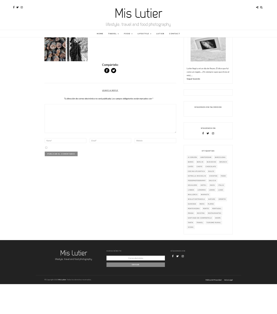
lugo (220, 190)
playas (211, 204)
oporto (222, 199)
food (223, 176)
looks (212, 190)
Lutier (160, 33)
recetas (201, 213)
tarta (190, 222)
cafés (190, 166)
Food (127, 33)
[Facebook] (203, 133)
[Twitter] (208, 133)
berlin (200, 162)
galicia (212, 180)
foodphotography (197, 180)
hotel (203, 185)
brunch (223, 162)
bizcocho (211, 162)
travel (200, 222)
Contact (174, 33)
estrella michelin (197, 176)
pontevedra (194, 208)
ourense (192, 204)
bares (190, 162)
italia (221, 185)
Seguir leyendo (193, 79)
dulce (211, 171)
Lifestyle (143, 33)
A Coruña (192, 157)
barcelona (220, 157)
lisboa (191, 190)
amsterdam (206, 157)
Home (100, 33)
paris (202, 204)
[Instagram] (22, 7)
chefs (199, 166)
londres (202, 190)
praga (191, 213)
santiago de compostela (200, 218)
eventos (213, 176)
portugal (216, 208)
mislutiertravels (196, 199)
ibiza (212, 185)
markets (205, 194)
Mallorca (193, 194)
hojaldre (192, 185)
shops (218, 218)
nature (211, 199)
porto (206, 208)
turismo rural (214, 222)
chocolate (211, 166)
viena (190, 227)
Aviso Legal (228, 280)
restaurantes (214, 213)
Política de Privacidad (213, 280)
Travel (112, 33)
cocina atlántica (196, 171)
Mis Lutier (62, 279)
